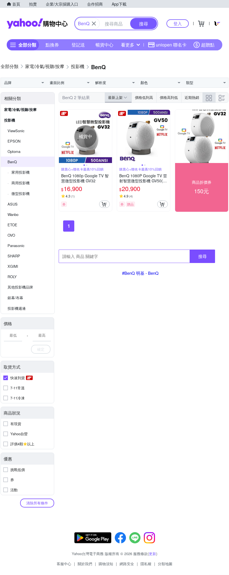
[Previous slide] (62, 136)
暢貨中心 (104, 44)
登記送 (78, 44)
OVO (11, 235)
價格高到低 (169, 97)
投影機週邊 (17, 308)
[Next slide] (108, 136)
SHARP (14, 256)
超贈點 (207, 44)
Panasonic (16, 245)
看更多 (127, 44)
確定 (40, 349)
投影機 (9, 120)
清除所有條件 (37, 503)
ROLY (12, 276)
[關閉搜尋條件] (93, 23)
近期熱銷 (192, 97)
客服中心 (64, 563)
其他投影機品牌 (20, 287)
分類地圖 (165, 563)
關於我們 (85, 563)
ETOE (12, 224)
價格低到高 (144, 97)
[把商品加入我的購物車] (104, 204)
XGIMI (13, 266)
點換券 (52, 44)
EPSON (14, 141)
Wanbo (13, 214)
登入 (177, 23)
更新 (152, 553)
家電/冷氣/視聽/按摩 (20, 109)
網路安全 (127, 563)
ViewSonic (16, 130)
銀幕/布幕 (15, 297)
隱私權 (145, 563)
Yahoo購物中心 (37, 23)
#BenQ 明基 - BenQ (140, 273)
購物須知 (106, 563)
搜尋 (202, 256)
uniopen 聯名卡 (171, 44)
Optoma (14, 151)
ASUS (13, 204)
